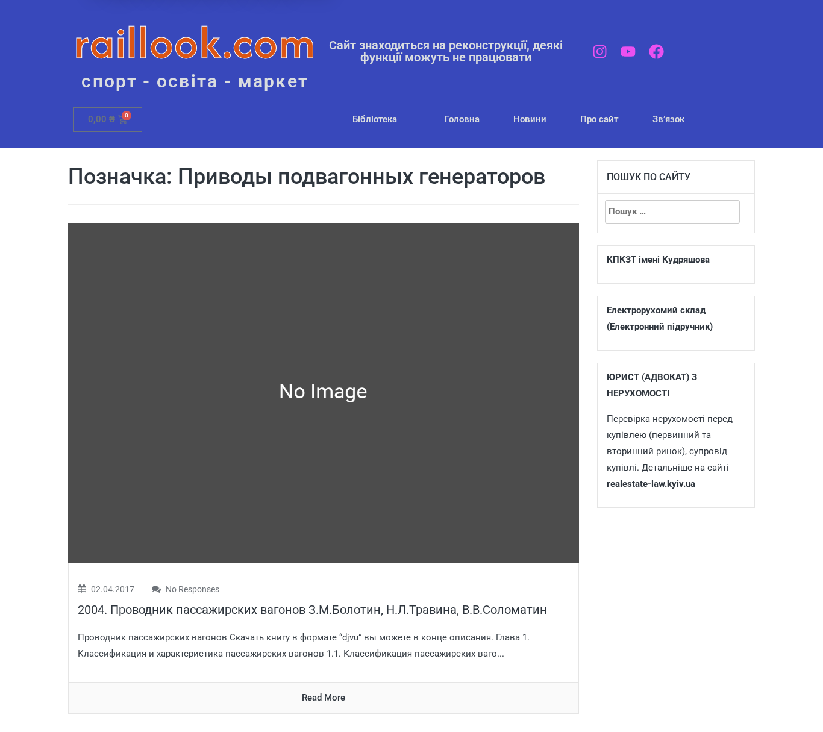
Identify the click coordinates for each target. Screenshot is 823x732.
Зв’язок (668, 119)
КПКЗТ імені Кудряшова (658, 259)
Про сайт (599, 119)
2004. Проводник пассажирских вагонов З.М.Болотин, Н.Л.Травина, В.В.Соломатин (312, 609)
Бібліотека (374, 119)
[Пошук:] (672, 212)
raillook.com (195, 42)
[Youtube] (628, 51)
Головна (462, 119)
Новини (529, 119)
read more (323, 697)
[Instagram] (599, 51)
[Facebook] (656, 51)
